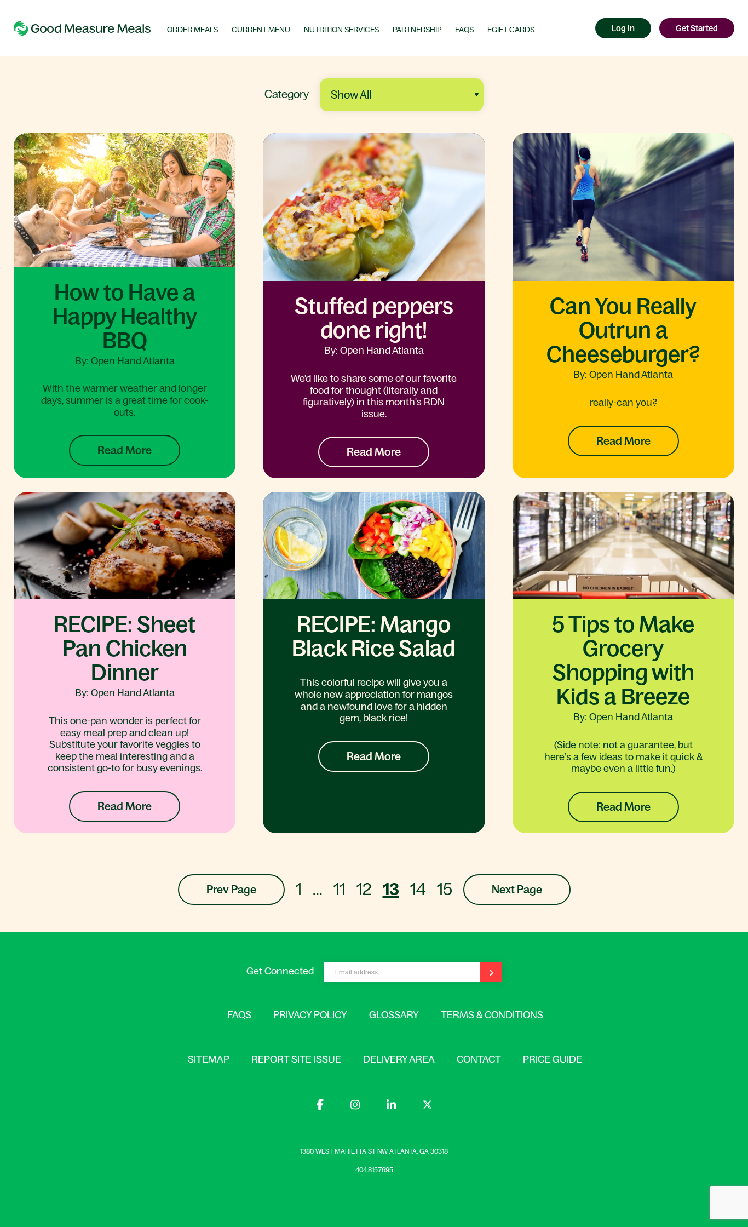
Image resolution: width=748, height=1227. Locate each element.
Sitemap (208, 1059)
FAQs (464, 29)
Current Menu (261, 29)
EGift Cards (510, 29)
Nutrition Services (341, 29)
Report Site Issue (296, 1059)
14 (418, 889)
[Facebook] (321, 1107)
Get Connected (280, 971)
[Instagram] (356, 1106)
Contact (479, 1059)
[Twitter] (427, 1105)
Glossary (394, 1015)
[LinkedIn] (392, 1106)
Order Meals (192, 29)
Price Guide (552, 1059)
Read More (124, 450)
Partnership (417, 29)
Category (286, 94)
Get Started (697, 28)
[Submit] (491, 972)
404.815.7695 (374, 1170)
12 (364, 889)
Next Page (517, 890)
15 (444, 889)
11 (339, 889)
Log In (623, 28)
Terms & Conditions (492, 1015)
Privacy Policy (310, 1015)
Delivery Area (399, 1059)
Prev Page (231, 890)
